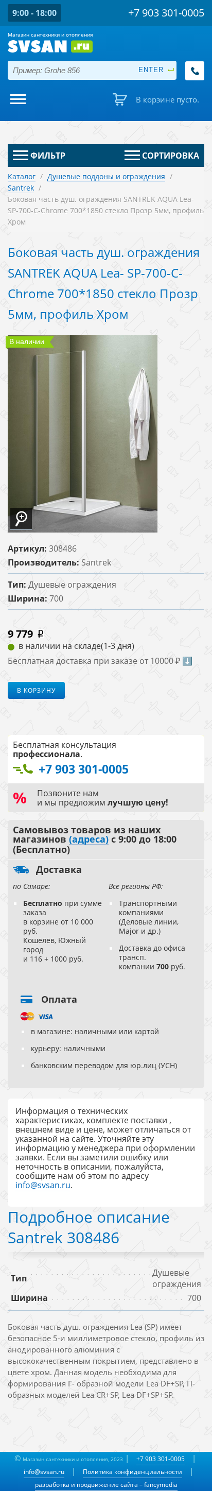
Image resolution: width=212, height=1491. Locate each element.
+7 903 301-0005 (160, 1458)
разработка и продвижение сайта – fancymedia (106, 1484)
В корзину (36, 690)
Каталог (22, 176)
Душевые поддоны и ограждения (106, 176)
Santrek (21, 188)
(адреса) (89, 839)
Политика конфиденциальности (132, 1471)
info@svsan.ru (44, 1471)
